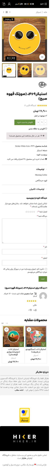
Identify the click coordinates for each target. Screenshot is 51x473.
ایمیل (44, 258)
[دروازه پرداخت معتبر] (24, 415)
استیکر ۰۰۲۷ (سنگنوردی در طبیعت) (36, 351)
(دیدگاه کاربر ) (30, 105)
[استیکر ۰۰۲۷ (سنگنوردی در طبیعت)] (35, 336)
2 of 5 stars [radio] (32, 212)
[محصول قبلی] (9, 12)
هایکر (24, 458)
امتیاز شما (42, 212)
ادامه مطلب (19, 390)
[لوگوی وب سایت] (24, 4)
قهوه (38, 154)
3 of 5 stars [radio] (30, 212)
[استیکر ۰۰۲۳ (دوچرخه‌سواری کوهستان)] (13, 336)
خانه (45, 12)
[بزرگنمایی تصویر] (42, 57)
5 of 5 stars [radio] (26, 212)
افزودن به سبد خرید (25, 122)
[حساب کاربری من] (9, 4)
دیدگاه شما (42, 216)
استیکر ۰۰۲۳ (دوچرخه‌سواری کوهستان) (13, 352)
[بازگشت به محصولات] (6, 12)
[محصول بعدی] (3, 12)
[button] (44, 39)
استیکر (38, 12)
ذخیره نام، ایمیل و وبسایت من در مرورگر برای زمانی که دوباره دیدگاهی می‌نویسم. (25, 270)
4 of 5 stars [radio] (28, 212)
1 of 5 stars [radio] (34, 212)
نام (45, 246)
